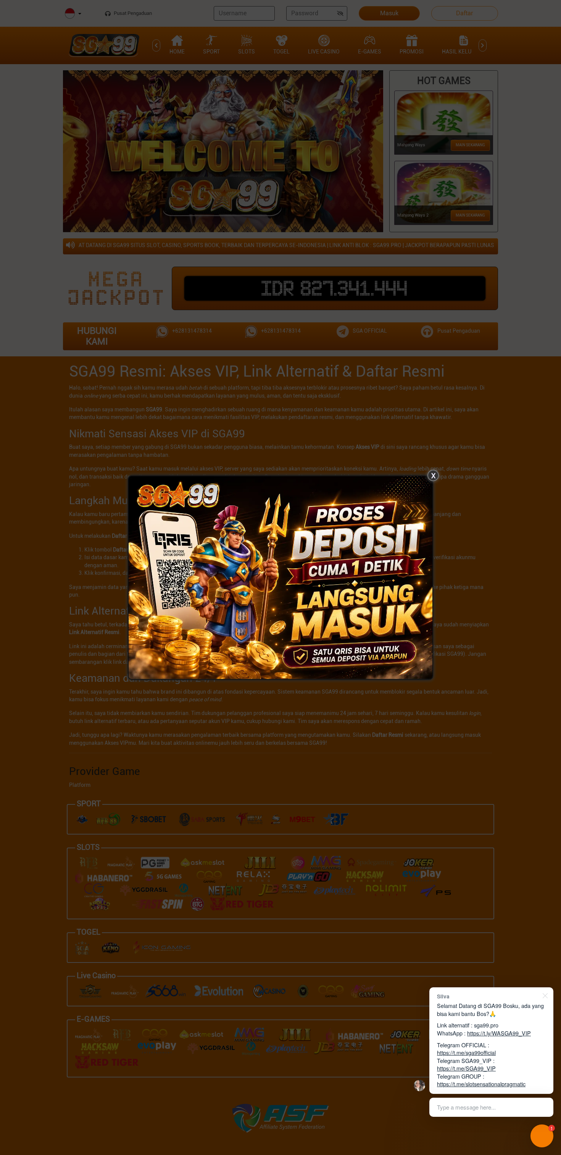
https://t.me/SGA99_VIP (466, 1068)
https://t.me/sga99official (466, 1052)
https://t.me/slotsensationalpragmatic (481, 1084)
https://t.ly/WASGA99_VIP (499, 1033)
